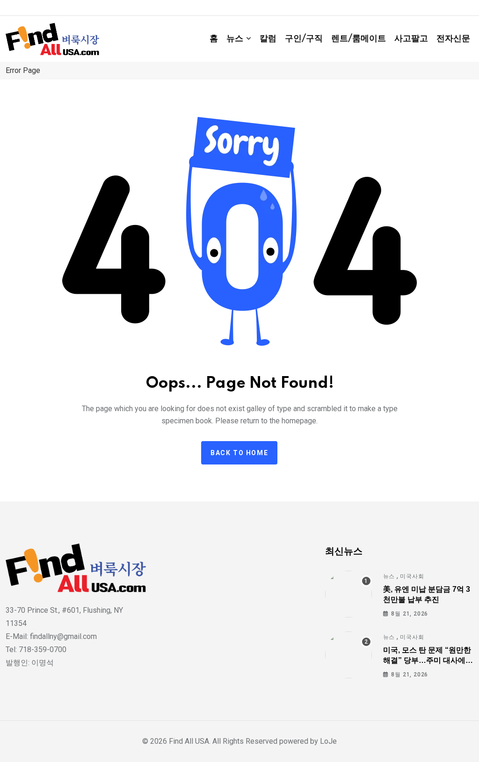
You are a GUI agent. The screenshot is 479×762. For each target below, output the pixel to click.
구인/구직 (304, 39)
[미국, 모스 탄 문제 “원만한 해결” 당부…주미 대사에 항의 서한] (348, 654)
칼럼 (268, 39)
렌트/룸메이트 (358, 39)
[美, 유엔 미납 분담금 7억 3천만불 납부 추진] (348, 594)
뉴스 (234, 39)
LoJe (327, 741)
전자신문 (453, 39)
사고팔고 (411, 39)
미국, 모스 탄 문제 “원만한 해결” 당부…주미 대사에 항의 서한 (427, 660)
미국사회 (412, 576)
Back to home (239, 453)
